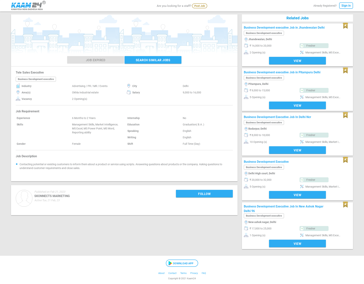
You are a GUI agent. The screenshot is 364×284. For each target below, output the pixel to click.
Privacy (194, 273)
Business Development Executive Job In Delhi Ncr (277, 117)
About (161, 273)
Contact (172, 273)
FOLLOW (204, 194)
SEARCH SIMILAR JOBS (153, 60)
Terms (183, 273)
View (297, 61)
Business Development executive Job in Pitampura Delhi (282, 72)
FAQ (204, 273)
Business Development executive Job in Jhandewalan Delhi (284, 27)
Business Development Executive (266, 162)
